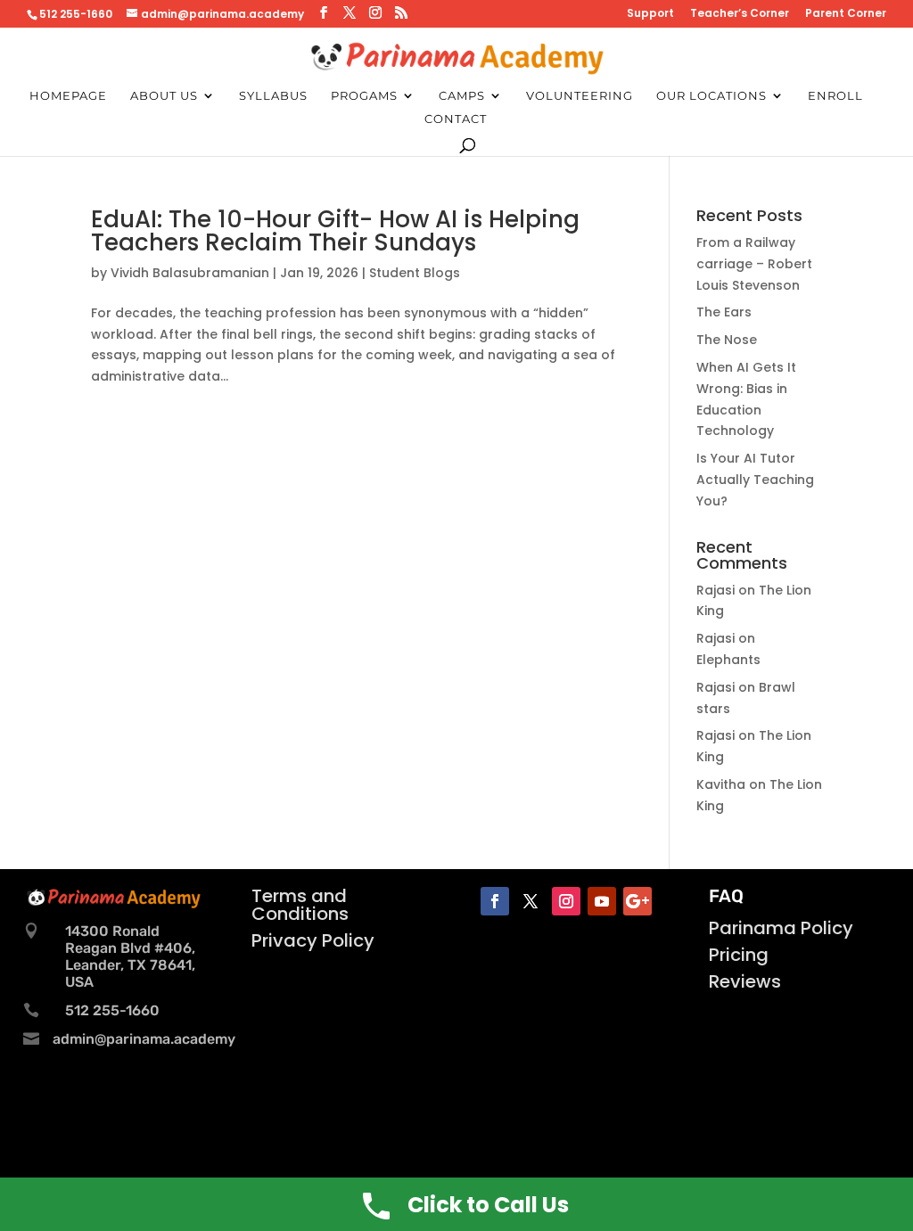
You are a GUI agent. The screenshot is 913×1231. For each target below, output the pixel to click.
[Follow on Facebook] (495, 901)
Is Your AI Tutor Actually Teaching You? (755, 479)
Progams (364, 96)
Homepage (68, 96)
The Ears (724, 312)
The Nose (726, 340)
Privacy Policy (312, 940)
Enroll (835, 96)
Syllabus (273, 96)
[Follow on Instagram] (566, 901)
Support (650, 14)
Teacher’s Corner (739, 14)
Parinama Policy (781, 927)
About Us (164, 96)
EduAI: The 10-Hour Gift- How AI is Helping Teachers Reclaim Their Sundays (335, 231)
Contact (455, 119)
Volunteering (579, 96)
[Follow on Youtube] (602, 901)
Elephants (728, 660)
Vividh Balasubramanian (190, 273)
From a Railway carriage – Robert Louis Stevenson (754, 264)
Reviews (745, 981)
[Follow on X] (530, 901)
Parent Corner (845, 14)
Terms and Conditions (300, 904)
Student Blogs (414, 273)
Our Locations (711, 96)
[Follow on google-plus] (637, 901)
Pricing (739, 954)
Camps (462, 96)
